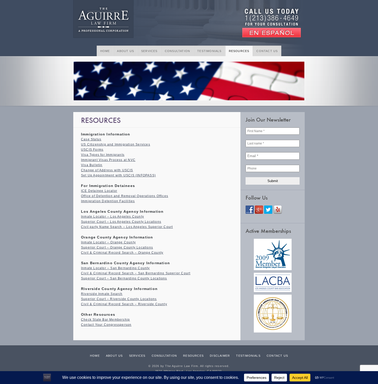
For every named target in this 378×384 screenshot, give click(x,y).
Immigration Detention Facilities (108, 201)
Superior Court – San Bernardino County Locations (124, 278)
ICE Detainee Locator (99, 191)
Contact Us (267, 51)
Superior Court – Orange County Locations (117, 247)
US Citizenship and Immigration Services (115, 144)
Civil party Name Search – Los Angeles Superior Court (127, 227)
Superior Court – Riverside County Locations (119, 299)
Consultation (177, 51)
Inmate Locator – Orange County (108, 242)
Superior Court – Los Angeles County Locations (121, 222)
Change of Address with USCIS (107, 170)
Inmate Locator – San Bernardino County (115, 268)
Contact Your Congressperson (106, 325)
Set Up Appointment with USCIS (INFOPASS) (118, 175)
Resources (239, 51)
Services (149, 51)
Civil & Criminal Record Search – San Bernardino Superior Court (135, 273)
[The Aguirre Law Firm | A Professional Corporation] (103, 19)
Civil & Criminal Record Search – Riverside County (124, 304)
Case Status (91, 139)
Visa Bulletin (92, 165)
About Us (125, 51)
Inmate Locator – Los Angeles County (112, 216)
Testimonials (209, 51)
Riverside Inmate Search (102, 294)
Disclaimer (220, 355)
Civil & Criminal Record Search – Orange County (122, 252)
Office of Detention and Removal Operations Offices (124, 196)
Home (105, 51)
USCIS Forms (92, 149)
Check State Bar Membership (105, 319)
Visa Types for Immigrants (102, 155)
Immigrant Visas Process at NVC (108, 160)
